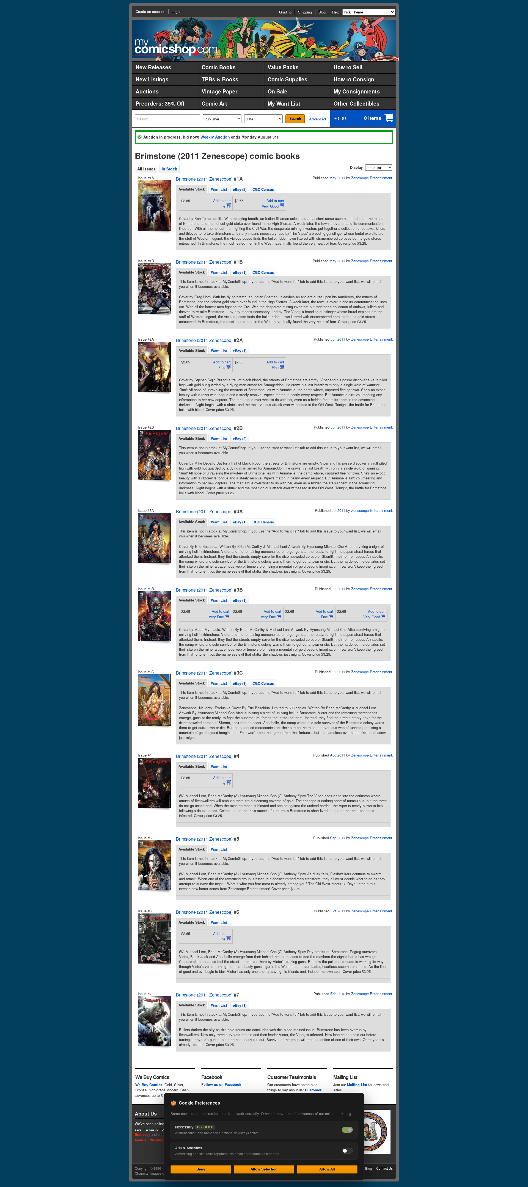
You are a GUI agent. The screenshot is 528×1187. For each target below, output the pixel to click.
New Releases (153, 67)
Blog (322, 12)
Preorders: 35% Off (160, 103)
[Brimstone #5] (153, 865)
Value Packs (283, 67)
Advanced (317, 119)
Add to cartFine (222, 203)
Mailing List (357, 1084)
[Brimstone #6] (153, 938)
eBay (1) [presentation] (239, 272)
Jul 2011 (338, 510)
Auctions (147, 91)
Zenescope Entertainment (371, 177)
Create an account (150, 11)
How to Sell (348, 67)
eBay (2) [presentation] (239, 189)
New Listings (152, 79)
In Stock (169, 169)
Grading (285, 12)
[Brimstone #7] (153, 1021)
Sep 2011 (337, 837)
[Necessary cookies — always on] (347, 1130)
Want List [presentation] (219, 189)
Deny (200, 1169)
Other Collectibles (357, 103)
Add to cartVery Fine (219, 614)
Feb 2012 (337, 993)
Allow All (327, 1169)
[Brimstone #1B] (153, 288)
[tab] (191, 189)
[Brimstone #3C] (153, 700)
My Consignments (357, 91)
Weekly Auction (215, 137)
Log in (176, 11)
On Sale (277, 91)
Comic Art (214, 103)
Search (295, 118)
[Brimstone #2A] (153, 367)
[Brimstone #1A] (153, 205)
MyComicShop (176, 47)
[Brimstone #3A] (153, 538)
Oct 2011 (338, 910)
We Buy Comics (148, 1084)
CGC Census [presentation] (263, 189)
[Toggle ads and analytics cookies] (347, 1151)
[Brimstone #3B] (153, 616)
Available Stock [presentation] (191, 189)
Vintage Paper (220, 91)
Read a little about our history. (160, 1139)
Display (356, 167)
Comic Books (219, 67)
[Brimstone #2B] (153, 455)
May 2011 (337, 177)
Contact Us (384, 1168)
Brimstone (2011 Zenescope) (204, 179)
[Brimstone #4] (153, 783)
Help (335, 12)
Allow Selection (264, 1169)
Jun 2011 (338, 339)
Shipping (305, 12)
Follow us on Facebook (221, 1084)
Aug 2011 (337, 755)
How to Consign (354, 79)
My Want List (284, 103)
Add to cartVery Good (273, 203)
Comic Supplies (287, 79)
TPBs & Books (220, 79)
